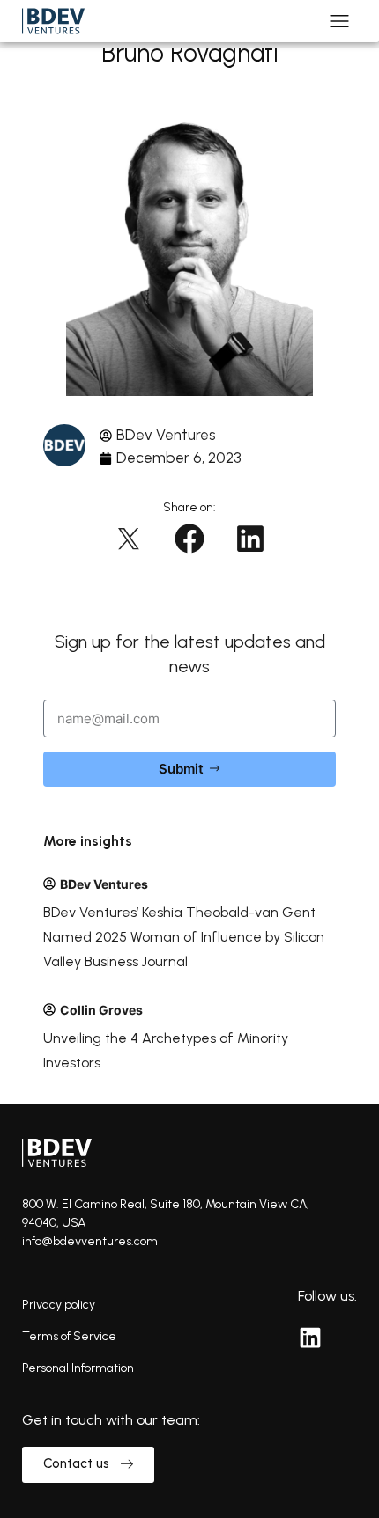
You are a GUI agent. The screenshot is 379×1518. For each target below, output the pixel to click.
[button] (129, 539)
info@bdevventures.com (90, 1241)
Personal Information (78, 1367)
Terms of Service (69, 1336)
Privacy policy (58, 1304)
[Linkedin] (310, 1338)
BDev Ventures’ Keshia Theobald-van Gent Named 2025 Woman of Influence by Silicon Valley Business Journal (183, 937)
